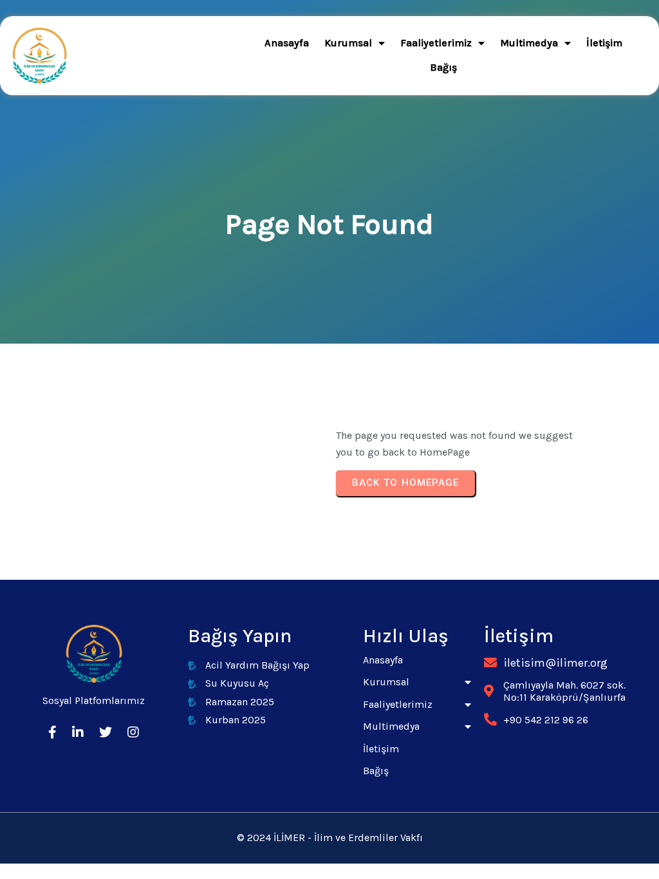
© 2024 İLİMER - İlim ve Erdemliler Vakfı (330, 837)
